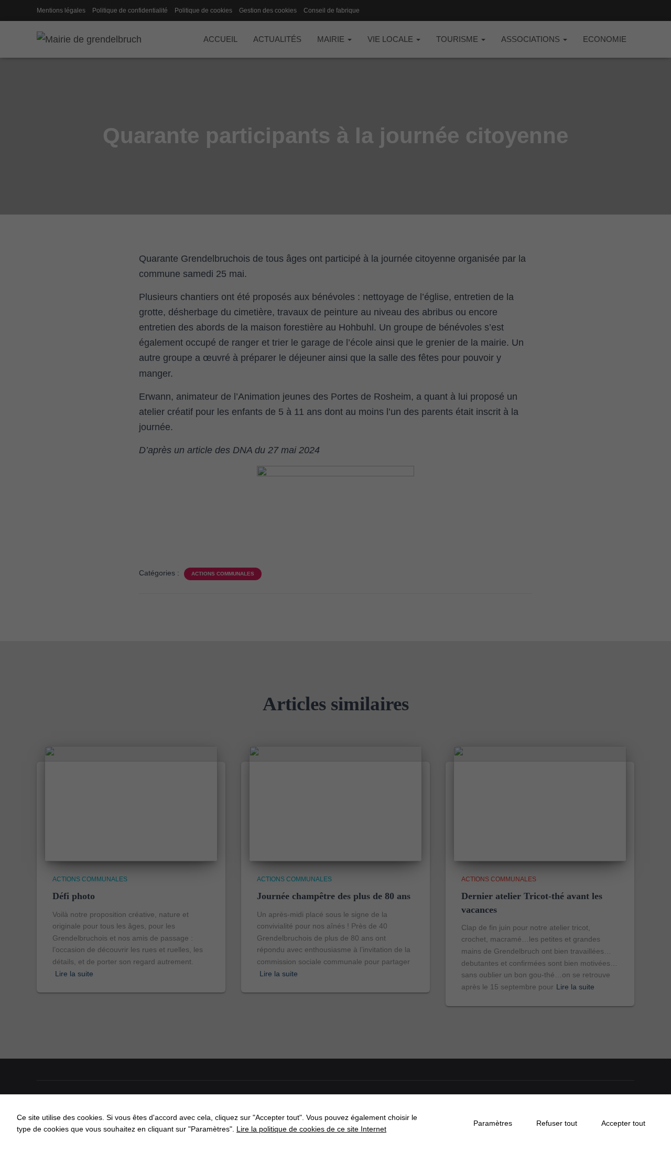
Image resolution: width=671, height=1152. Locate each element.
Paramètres (492, 1123)
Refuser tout (556, 1123)
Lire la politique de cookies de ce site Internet (311, 1129)
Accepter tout (623, 1123)
